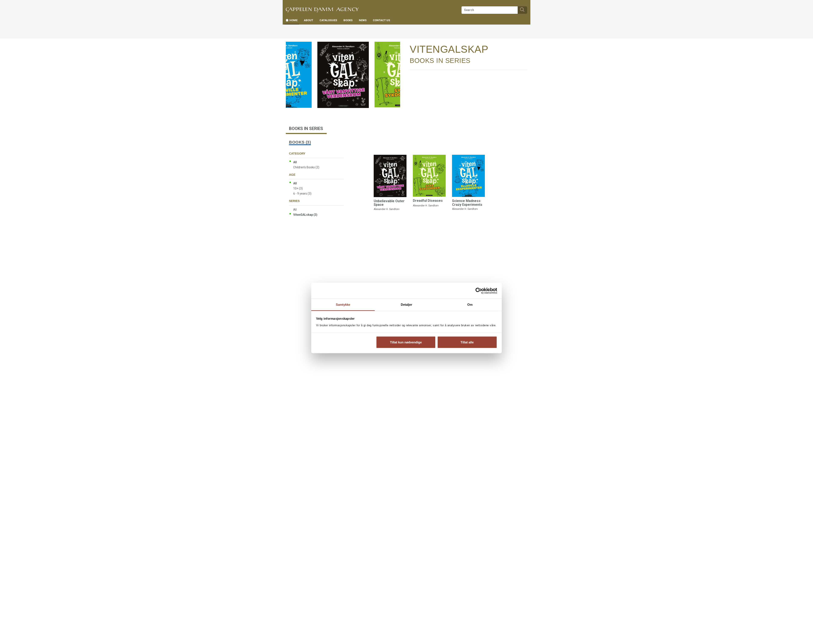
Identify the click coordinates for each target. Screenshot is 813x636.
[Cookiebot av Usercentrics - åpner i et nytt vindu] (478, 291)
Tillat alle (467, 342)
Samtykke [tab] (343, 304)
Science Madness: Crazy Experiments (467, 203)
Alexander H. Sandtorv (387, 209)
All (295, 162)
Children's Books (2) (306, 167)
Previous (298, 49)
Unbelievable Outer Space (389, 203)
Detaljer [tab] (406, 304)
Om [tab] (470, 304)
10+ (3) (298, 188)
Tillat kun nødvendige (406, 342)
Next (396, 49)
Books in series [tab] (306, 128)
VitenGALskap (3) (305, 214)
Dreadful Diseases (428, 201)
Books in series (440, 60)
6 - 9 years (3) (302, 193)
